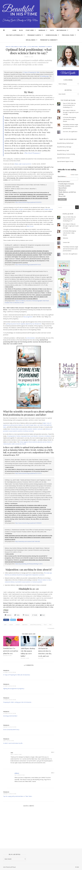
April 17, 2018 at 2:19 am (16, 754)
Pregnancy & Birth (34, 35)
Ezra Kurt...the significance (70, 131)
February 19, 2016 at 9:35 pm (9, 727)
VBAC (50, 624)
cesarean (17, 624)
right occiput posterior (25, 164)
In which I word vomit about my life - (13, 743)
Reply (52, 752)
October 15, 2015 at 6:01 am (9, 686)
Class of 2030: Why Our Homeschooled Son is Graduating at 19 (69, 105)
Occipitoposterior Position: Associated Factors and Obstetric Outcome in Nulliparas (29, 436)
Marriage (42, 30)
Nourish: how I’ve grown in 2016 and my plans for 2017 (10, 650)
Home (14, 30)
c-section (11, 624)
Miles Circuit (30, 226)
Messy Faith (62, 196)
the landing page (44, 76)
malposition (25, 624)
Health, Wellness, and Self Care (67, 192)
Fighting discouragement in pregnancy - (14, 688)
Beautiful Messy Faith (63, 150)
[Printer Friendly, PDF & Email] (5, 610)
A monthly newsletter (64, 186)
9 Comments (51, 628)
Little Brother (32, 46)
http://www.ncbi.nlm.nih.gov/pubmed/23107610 (28, 473)
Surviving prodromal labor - (10, 716)
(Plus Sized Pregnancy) (32, 153)
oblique (16, 164)
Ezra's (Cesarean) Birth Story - (11, 729)
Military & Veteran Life (14, 35)
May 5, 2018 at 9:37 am (20, 775)
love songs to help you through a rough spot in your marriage (71, 112)
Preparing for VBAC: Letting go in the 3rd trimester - (17, 702)
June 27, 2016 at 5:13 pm (8, 740)
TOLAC (45, 624)
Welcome (65, 238)
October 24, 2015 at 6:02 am (9, 713)
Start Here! (30, 30)
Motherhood (61, 30)
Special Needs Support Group (65, 161)
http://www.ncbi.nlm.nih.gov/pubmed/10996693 (28, 523)
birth (5, 624)
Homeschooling (51, 35)
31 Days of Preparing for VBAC (31, 72)
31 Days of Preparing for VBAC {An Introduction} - (17, 675)
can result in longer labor (30, 425)
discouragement (27, 316)
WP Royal (13, 867)
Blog (21, 30)
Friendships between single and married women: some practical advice (70, 126)
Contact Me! (66, 242)
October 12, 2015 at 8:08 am (9, 672)
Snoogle (20, 209)
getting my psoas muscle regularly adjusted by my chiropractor (23, 324)
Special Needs (30, 40)
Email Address (62, 176)
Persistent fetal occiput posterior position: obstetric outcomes (27, 429)
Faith (52, 30)
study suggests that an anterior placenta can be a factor (35, 442)
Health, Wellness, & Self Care (16, 46)
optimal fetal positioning (35, 624)
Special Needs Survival (63, 158)
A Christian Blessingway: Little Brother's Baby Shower (69, 119)
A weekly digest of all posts (66, 183)
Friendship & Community (48, 40)
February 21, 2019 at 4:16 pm (9, 793)
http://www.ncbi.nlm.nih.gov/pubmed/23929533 (28, 202)
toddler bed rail (48, 209)
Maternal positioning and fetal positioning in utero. (29, 564)
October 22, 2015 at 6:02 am (9, 699)
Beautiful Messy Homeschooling (66, 154)
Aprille (17, 773)
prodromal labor (30, 338)
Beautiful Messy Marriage (64, 147)
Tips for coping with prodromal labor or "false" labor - (18, 796)
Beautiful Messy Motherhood (65, 143)
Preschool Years (68, 35)
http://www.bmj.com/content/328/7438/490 (27, 541)
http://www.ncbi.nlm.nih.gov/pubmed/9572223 (28, 264)
